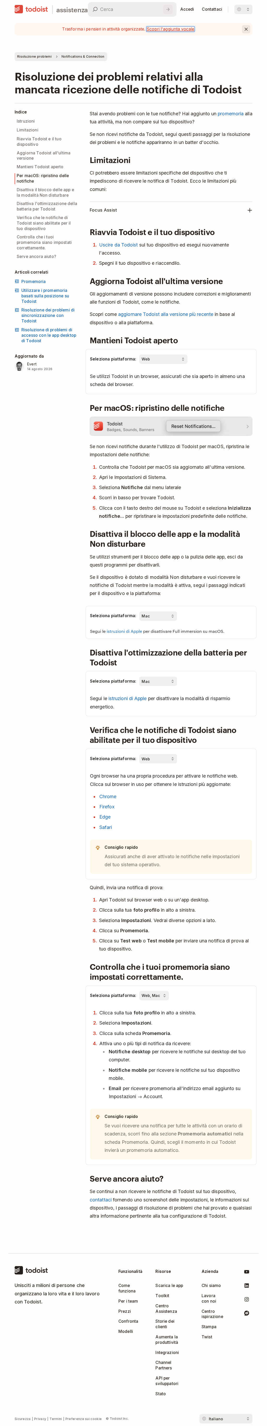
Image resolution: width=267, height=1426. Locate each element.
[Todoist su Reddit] (246, 1314)
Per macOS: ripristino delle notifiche (43, 178)
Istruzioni (26, 121)
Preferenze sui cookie (83, 1419)
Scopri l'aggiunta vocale (171, 29)
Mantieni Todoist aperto (40, 166)
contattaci (101, 1199)
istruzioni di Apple (124, 631)
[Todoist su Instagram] (246, 1300)
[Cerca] (168, 9)
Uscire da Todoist (118, 245)
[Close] (246, 29)
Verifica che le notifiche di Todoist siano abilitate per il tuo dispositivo (44, 223)
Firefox (106, 806)
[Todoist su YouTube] (246, 1272)
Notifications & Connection (83, 56)
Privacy (40, 1419)
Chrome (108, 796)
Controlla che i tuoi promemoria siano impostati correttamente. (44, 242)
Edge (105, 817)
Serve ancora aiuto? (36, 256)
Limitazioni (27, 130)
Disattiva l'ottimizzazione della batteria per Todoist (47, 206)
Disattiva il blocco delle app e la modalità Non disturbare (45, 192)
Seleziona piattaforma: (113, 359)
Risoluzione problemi (34, 56)
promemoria (231, 113)
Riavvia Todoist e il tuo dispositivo (39, 141)
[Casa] (31, 9)
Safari (105, 827)
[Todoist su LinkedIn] (246, 1286)
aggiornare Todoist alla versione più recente (165, 314)
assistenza (72, 9)
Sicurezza (23, 1419)
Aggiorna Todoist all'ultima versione (43, 156)
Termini (56, 1419)
